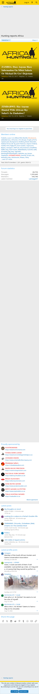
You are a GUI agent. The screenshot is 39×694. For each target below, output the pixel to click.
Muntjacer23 (14, 142)
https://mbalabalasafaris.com (14, 465)
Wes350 (25, 138)
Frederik (3, 138)
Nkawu (22, 157)
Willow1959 (18, 138)
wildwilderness (6, 140)
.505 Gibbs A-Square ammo (14, 540)
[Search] (36, 2)
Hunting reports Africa (11, 530)
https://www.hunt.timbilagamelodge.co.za (18, 455)
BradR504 (33, 148)
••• (37, 559)
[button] (3, 2)
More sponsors (32, 500)
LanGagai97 (33, 179)
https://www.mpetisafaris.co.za (15, 491)
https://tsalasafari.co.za (12, 496)
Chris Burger (22, 140)
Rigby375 (13, 146)
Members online (8, 134)
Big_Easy (11, 151)
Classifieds (7, 544)
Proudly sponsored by (10, 444)
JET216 (34, 140)
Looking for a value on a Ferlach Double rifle (20, 516)
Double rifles (8, 520)
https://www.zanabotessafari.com (16, 486)
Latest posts (6, 505)
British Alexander (30, 142)
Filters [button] (34, 40)
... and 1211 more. (6, 159)
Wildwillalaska (22, 150)
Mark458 (4, 157)
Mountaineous (25, 148)
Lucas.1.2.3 (10, 138)
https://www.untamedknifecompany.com (18, 460)
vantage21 (9, 148)
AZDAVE (16, 562)
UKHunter (14, 140)
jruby (9, 157)
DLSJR (29, 155)
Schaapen (7, 553)
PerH (8, 146)
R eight (29, 140)
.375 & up (7, 513)
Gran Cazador (21, 146)
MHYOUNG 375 (9, 595)
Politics (7, 533)
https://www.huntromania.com (15, 450)
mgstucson (30, 146)
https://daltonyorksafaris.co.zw (15, 476)
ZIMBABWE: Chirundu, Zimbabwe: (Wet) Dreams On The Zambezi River (19, 524)
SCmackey (4, 151)
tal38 (35, 150)
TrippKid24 (4, 155)
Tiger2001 (18, 151)
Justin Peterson (21, 144)
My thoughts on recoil (12, 509)
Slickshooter (15, 157)
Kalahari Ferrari (6, 144)
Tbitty (27, 157)
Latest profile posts (9, 550)
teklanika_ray (22, 153)
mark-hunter (13, 150)
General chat (8, 537)
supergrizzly (8, 562)
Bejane (3, 148)
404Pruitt (17, 148)
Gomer (29, 153)
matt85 (3, 146)
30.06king (21, 142)
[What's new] (32, 2)
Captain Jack (5, 142)
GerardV (23, 155)
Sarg (6, 150)
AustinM (30, 150)
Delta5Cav (5, 40)
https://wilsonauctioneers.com (15, 481)
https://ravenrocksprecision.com (15, 470)
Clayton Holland (31, 144)
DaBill (3, 150)
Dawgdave (7, 574)
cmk (32, 155)
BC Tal (13, 144)
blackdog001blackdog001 (9, 153)
